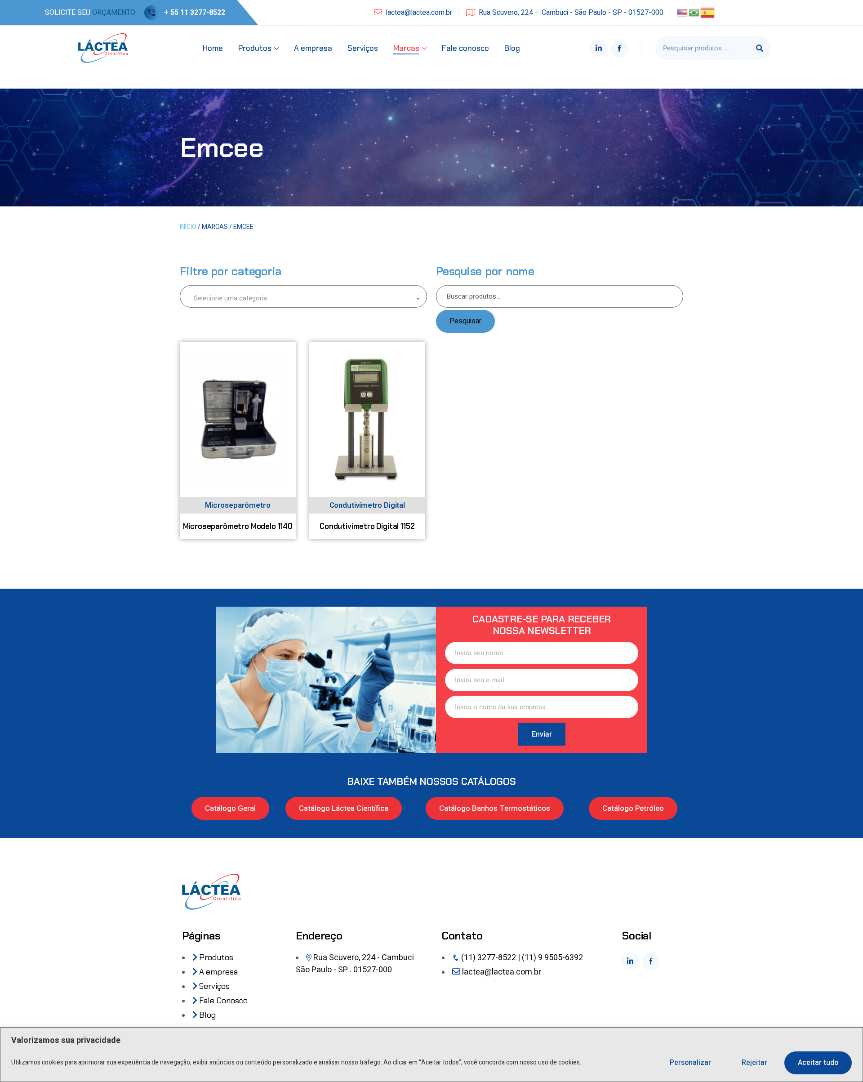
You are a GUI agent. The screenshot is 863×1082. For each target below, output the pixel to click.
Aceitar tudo (818, 1062)
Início (188, 227)
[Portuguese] (694, 12)
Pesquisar (465, 321)
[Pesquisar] (759, 48)
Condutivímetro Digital (367, 505)
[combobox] (303, 296)
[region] (431, 1054)
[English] (683, 12)
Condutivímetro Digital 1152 (367, 526)
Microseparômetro (237, 505)
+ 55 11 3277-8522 (194, 12)
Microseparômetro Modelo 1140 (238, 526)
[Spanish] (708, 12)
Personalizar (690, 1062)
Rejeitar (754, 1062)
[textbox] (303, 298)
